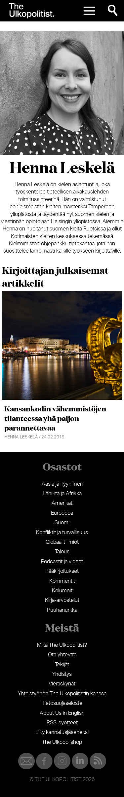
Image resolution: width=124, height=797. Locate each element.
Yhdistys (62, 674)
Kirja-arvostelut (62, 600)
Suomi (62, 522)
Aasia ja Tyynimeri (62, 484)
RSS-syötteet (62, 722)
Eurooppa (62, 513)
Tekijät (62, 664)
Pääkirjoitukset (62, 571)
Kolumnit (62, 590)
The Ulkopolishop (62, 742)
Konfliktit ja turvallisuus (62, 532)
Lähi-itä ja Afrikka (62, 493)
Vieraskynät (62, 683)
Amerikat (62, 503)
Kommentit (62, 581)
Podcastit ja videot (62, 561)
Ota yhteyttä (62, 654)
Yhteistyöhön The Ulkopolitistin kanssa (62, 693)
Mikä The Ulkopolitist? (62, 645)
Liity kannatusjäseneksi (62, 732)
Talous (62, 551)
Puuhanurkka (62, 610)
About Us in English (62, 713)
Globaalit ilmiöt (62, 542)
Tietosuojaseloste (62, 703)
